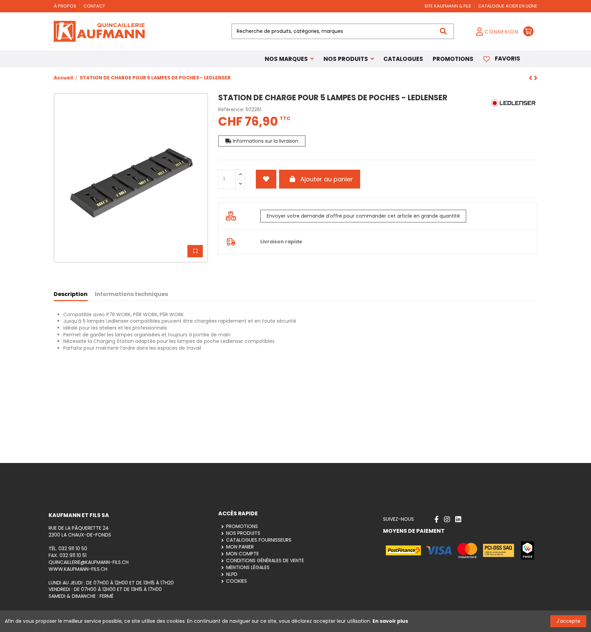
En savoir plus (390, 621)
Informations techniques (131, 294)
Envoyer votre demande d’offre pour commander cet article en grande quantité (363, 215)
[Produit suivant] (531, 78)
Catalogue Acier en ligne (507, 6)
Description (71, 294)
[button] (349, 58)
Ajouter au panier (326, 179)
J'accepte (568, 621)
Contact (94, 6)
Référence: (231, 109)
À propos (65, 6)
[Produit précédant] (536, 78)
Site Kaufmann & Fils (448, 6)
